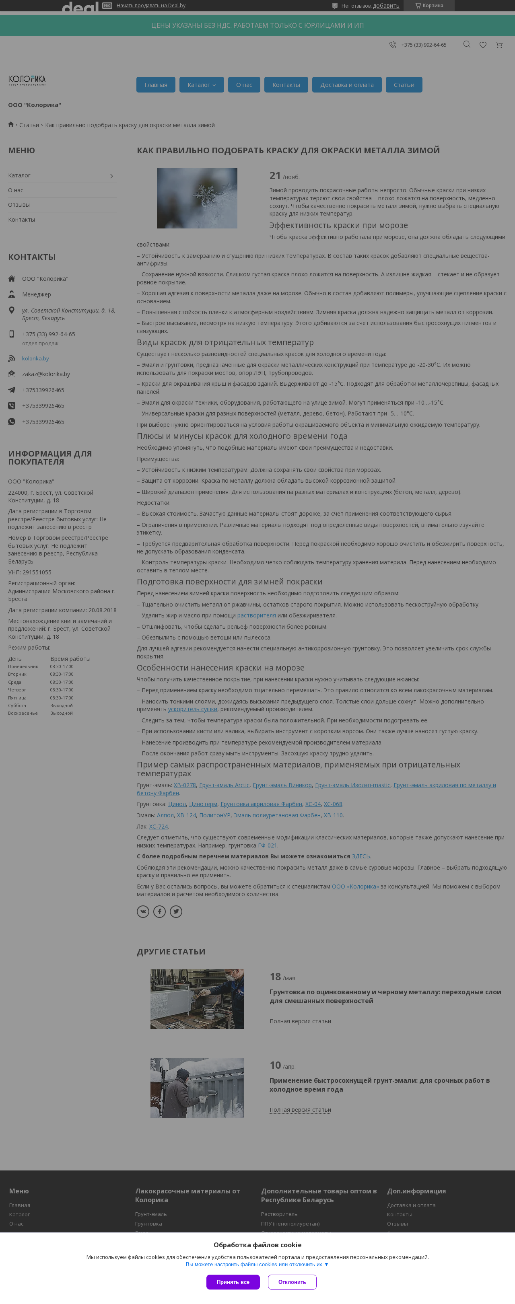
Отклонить (292, 1282)
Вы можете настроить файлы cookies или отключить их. (255, 1264)
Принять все (233, 1282)
